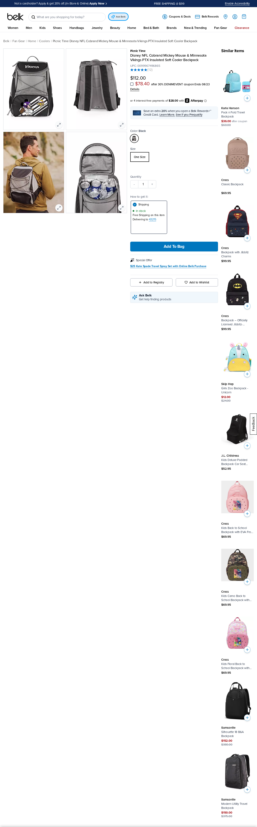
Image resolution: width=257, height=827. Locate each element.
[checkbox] (131, 84)
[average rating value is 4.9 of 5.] (138, 69)
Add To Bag (174, 246)
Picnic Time (138, 51)
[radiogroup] (174, 157)
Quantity (135, 177)
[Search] (33, 17)
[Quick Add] (247, 98)
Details (134, 89)
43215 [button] (152, 219)
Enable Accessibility (237, 3)
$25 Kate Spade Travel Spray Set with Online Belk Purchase (168, 266)
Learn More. (167, 114)
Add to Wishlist (199, 282)
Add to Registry (153, 282)
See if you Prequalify (189, 114)
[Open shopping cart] (244, 16)
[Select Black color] (134, 138)
